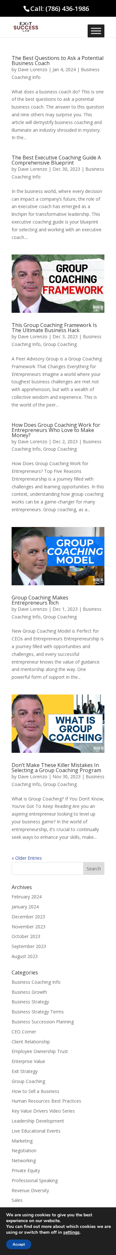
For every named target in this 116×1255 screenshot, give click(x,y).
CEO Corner (24, 1032)
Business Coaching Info (36, 982)
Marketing (22, 1141)
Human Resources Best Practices (46, 1101)
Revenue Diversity (30, 1190)
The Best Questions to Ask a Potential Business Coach (57, 60)
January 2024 (25, 907)
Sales (17, 1200)
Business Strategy (30, 1002)
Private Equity (26, 1170)
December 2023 (28, 917)
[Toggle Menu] (96, 31)
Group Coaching (60, 344)
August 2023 (25, 956)
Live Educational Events (36, 1131)
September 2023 (29, 946)
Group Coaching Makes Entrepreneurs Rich (40, 600)
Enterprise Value (28, 1061)
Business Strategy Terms (38, 1012)
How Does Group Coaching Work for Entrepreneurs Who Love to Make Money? (56, 430)
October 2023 (26, 936)
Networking (24, 1160)
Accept (19, 1244)
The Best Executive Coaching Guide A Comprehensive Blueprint (56, 160)
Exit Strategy (25, 1071)
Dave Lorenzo (32, 69)
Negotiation (24, 1150)
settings (71, 1232)
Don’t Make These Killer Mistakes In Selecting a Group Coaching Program (56, 768)
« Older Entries (27, 858)
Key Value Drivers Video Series (43, 1111)
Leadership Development (38, 1121)
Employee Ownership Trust (40, 1051)
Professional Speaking (35, 1180)
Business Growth (29, 992)
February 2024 (27, 897)
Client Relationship (31, 1042)
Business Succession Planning (43, 1022)
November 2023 (28, 927)
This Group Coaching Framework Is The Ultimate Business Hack (54, 327)
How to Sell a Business (35, 1091)
